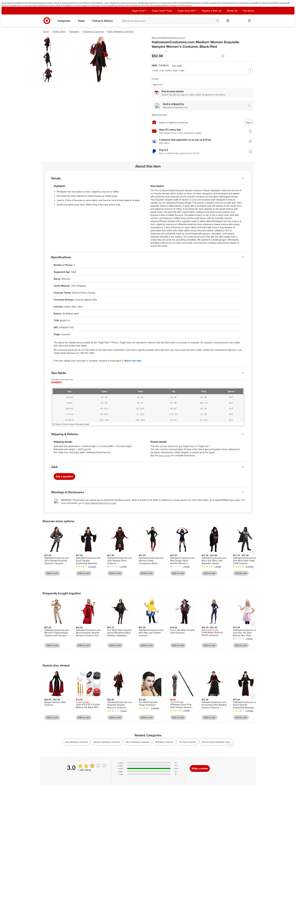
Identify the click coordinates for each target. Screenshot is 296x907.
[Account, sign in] (234, 20)
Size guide (177, 65)
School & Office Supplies (206, 3)
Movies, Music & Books (265, 3)
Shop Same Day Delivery (146, 5)
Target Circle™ (139, 10)
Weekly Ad (115, 5)
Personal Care (158, 3)
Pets (181, 3)
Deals (45, 5)
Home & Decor (78, 3)
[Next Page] (250, 70)
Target (46, 31)
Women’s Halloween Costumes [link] (107, 742)
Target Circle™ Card (162, 10)
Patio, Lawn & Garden (107, 3)
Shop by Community (22, 5)
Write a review (200, 768)
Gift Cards (10, 5)
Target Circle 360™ (186, 10)
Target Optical (37, 5)
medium (168, 70)
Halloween (41, 3)
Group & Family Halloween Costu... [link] (216, 742)
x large (181, 70)
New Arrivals (62, 5)
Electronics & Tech (236, 3)
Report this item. (133, 360)
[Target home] (47, 20)
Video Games (250, 3)
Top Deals (90, 5)
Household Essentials (132, 3)
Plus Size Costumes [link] (187, 742)
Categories (64, 20)
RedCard (168, 5)
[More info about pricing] (223, 56)
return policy (165, 455)
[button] (160, 50)
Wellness (192, 3)
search (218, 21)
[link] (160, 50)
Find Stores (187, 5)
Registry (160, 5)
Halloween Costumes (93, 31)
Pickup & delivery (102, 20)
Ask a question (64, 476)
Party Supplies (281, 3)
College (33, 3)
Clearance (52, 5)
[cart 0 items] (249, 20)
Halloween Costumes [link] (164, 742)
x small (155, 70)
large (175, 70)
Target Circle (177, 5)
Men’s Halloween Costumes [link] (137, 742)
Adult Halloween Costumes (120, 31)
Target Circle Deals (103, 5)
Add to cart (157, 84)
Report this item (159, 114)
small (161, 70)
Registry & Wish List (211, 10)
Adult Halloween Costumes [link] (76, 742)
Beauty (149, 3)
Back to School (24, 3)
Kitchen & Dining (91, 3)
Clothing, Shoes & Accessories (59, 3)
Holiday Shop (59, 31)
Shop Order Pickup (128, 5)
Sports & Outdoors (171, 3)
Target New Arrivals (10, 3)
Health (185, 3)
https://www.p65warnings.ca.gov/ (100, 503)
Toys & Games (223, 3)
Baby (144, 3)
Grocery (120, 3)
